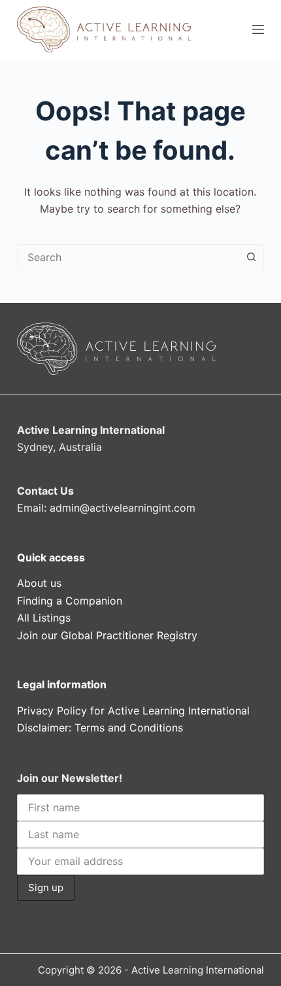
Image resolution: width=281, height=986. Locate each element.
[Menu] (258, 29)
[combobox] (128, 257)
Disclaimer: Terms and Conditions (100, 727)
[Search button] (251, 257)
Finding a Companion (69, 600)
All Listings (44, 617)
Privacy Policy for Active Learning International (133, 710)
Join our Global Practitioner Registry (107, 635)
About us (39, 583)
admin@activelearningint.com (122, 507)
